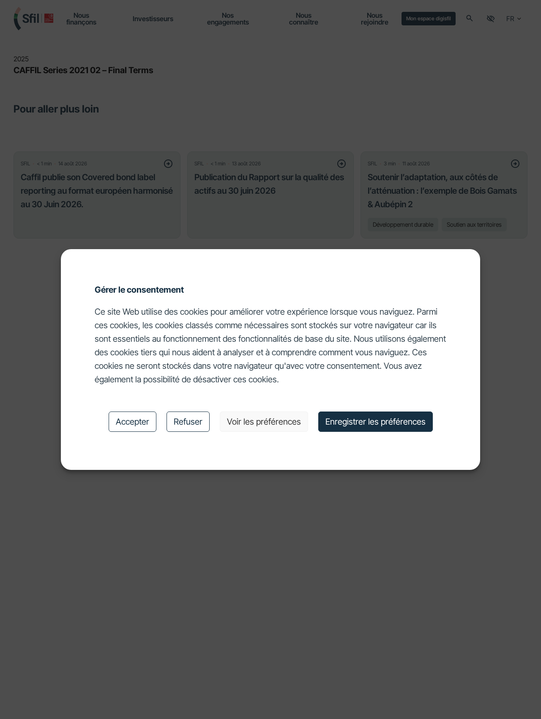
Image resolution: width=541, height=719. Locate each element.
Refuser (188, 422)
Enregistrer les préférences (375, 422)
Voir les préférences (264, 422)
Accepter (132, 422)
